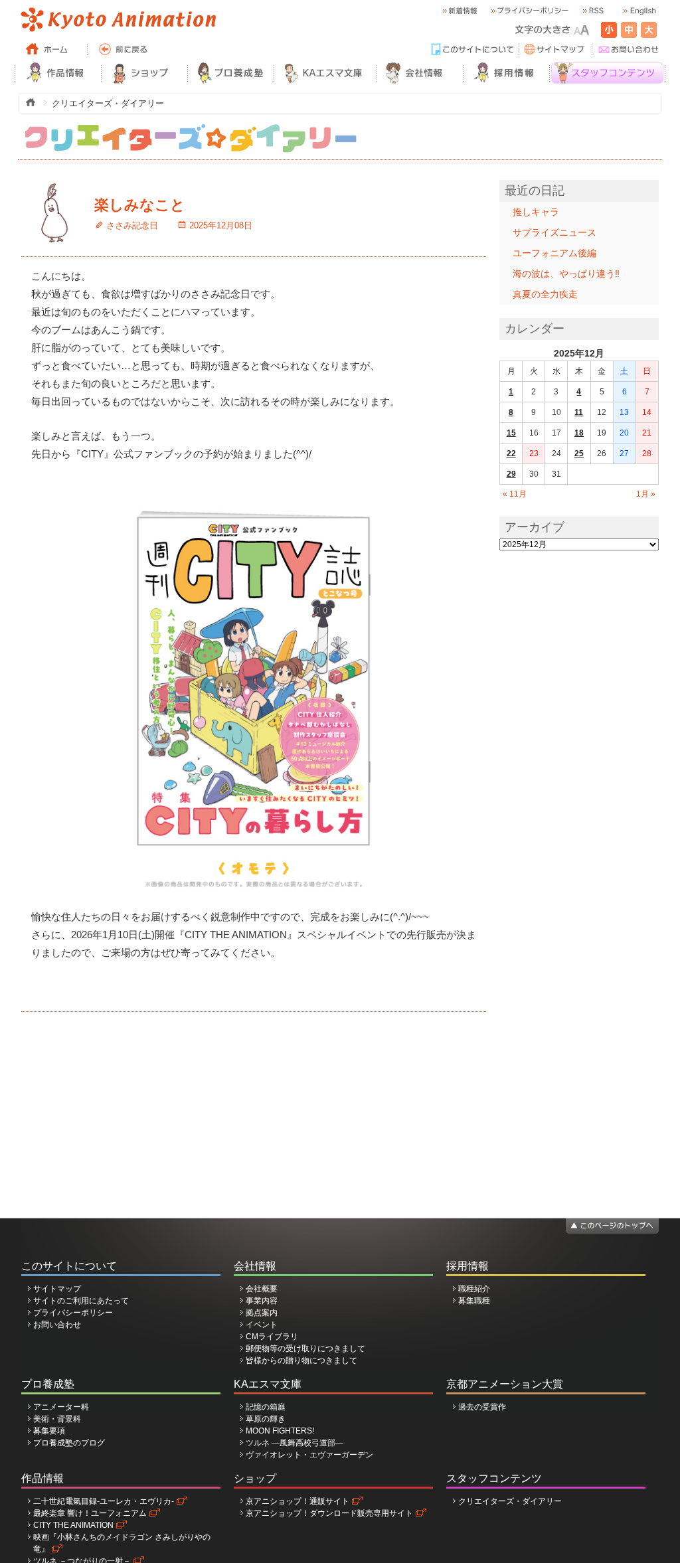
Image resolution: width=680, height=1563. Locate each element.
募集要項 (49, 1431)
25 (579, 453)
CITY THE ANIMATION (73, 1525)
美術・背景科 (57, 1419)
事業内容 (262, 1300)
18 (579, 433)
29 (511, 474)
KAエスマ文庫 (267, 1384)
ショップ (255, 1478)
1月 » (645, 494)
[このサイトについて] (472, 50)
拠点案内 (262, 1312)
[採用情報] (506, 73)
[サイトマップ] (555, 50)
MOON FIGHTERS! (280, 1431)
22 (511, 453)
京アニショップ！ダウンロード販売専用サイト (329, 1513)
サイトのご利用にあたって (81, 1300)
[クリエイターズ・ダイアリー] (191, 129)
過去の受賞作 (482, 1407)
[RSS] (592, 11)
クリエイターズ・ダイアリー (510, 1501)
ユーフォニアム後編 (554, 253)
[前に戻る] (124, 50)
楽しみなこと (139, 205)
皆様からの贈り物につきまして (301, 1360)
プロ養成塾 (47, 1384)
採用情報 (467, 1266)
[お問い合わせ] (628, 50)
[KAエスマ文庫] (325, 73)
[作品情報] (58, 73)
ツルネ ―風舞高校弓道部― (294, 1442)
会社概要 (262, 1288)
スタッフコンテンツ (494, 1478)
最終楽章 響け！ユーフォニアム (90, 1513)
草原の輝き (266, 1419)
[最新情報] (459, 11)
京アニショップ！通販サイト (297, 1501)
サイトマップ (57, 1288)
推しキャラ (536, 211)
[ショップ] (144, 73)
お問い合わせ (57, 1324)
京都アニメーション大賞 (504, 1384)
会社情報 (255, 1266)
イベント (262, 1324)
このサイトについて (69, 1266)
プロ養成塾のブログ (69, 1442)
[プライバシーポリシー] (529, 11)
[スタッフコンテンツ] (607, 73)
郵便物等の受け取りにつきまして (305, 1348)
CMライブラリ (272, 1336)
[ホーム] (51, 50)
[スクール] (230, 73)
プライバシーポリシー (73, 1312)
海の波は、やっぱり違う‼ (566, 273)
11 (578, 412)
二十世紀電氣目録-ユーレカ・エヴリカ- (103, 1501)
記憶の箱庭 (266, 1407)
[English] (638, 11)
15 (511, 433)
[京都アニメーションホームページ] (117, 20)
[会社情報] (420, 73)
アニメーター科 (61, 1407)
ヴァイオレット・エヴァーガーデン (309, 1454)
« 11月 (515, 494)
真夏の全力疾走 (545, 294)
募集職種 (474, 1300)
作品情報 (42, 1478)
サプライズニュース (554, 232)
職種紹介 (474, 1288)
